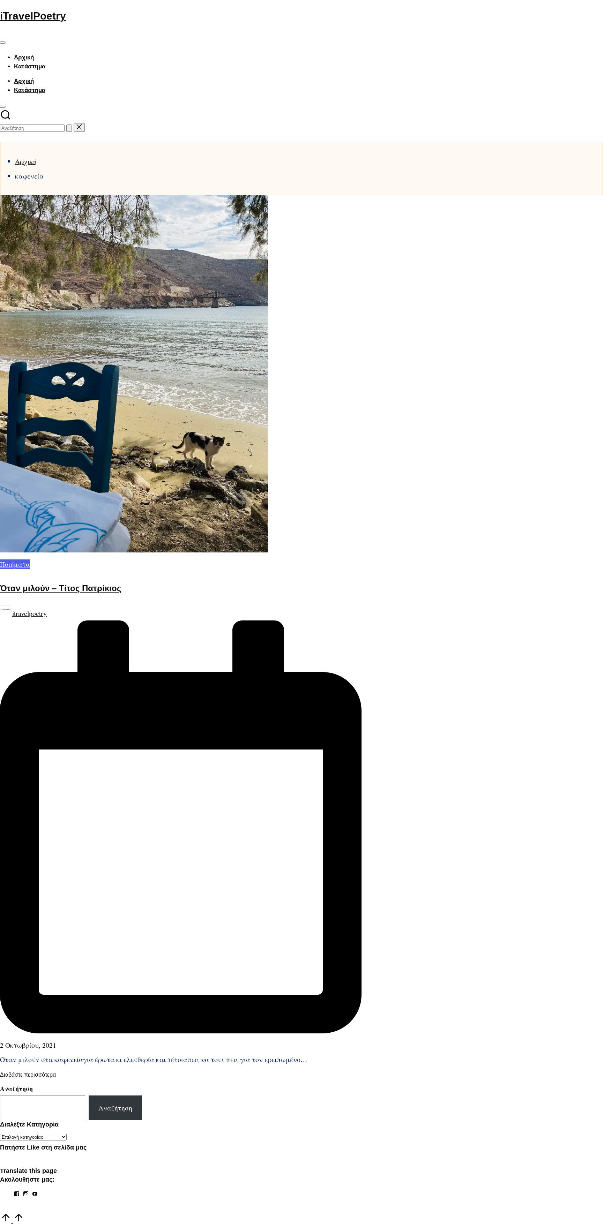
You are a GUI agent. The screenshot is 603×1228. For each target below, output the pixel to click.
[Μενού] (3, 43)
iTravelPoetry (33, 16)
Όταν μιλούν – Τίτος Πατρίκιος (60, 588)
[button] (69, 128)
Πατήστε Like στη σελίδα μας (43, 1147)
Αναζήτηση (16, 1088)
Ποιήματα (15, 564)
